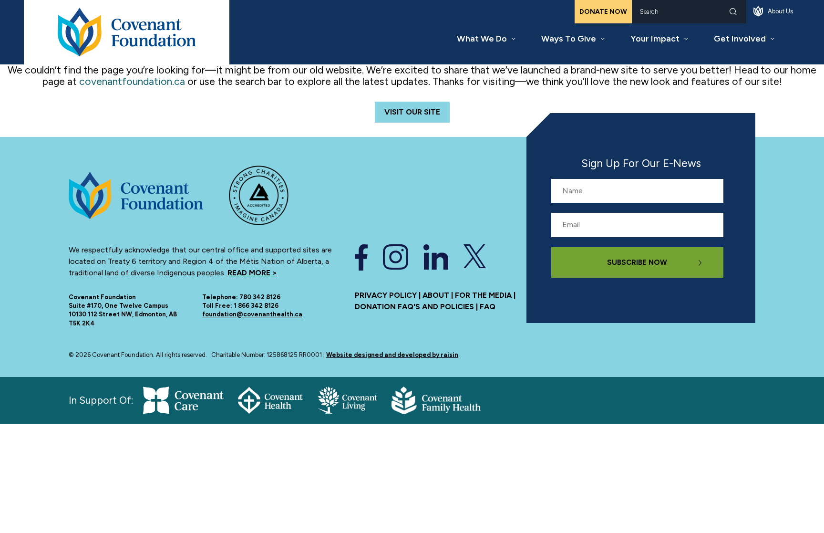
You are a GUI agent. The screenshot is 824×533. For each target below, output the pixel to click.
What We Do (482, 38)
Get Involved (740, 38)
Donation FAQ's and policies (414, 306)
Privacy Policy (386, 295)
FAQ (487, 306)
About (435, 295)
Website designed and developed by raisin (392, 354)
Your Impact (655, 38)
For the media (483, 295)
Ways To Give (568, 38)
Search (733, 11)
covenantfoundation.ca (132, 81)
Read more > (252, 272)
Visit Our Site (412, 111)
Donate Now (603, 12)
